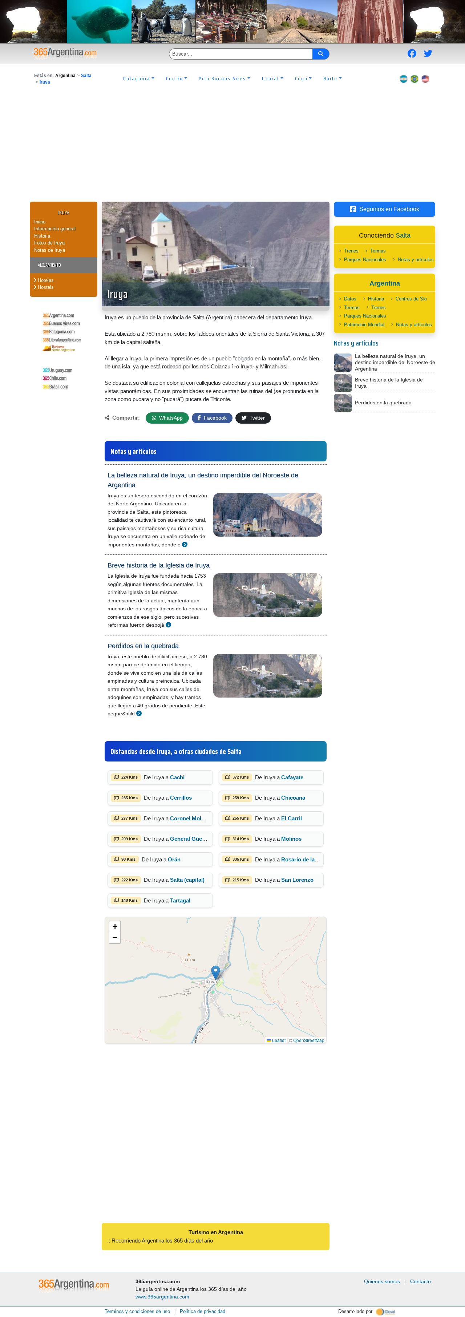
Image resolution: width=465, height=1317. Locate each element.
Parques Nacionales (365, 259)
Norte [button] (330, 78)
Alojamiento (49, 265)
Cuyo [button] (301, 78)
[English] (425, 78)
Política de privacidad (202, 1311)
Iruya (45, 82)
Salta (86, 75)
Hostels (45, 287)
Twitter (256, 418)
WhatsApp (170, 418)
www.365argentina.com (162, 1297)
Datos (350, 299)
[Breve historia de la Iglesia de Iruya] (168, 625)
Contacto (420, 1281)
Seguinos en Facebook (389, 209)
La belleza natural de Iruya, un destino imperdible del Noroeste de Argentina (203, 480)
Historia (42, 236)
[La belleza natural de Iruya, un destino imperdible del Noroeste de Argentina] (184, 544)
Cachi (177, 777)
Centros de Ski (411, 299)
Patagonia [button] (136, 78)
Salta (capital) (187, 880)
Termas (378, 251)
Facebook (214, 418)
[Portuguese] (414, 78)
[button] (215, 972)
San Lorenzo (297, 880)
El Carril (291, 818)
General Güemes (191, 839)
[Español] (403, 78)
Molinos (291, 839)
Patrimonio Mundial (364, 324)
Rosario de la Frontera (309, 859)
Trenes (351, 251)
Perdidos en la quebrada (143, 646)
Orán (174, 859)
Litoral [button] (270, 78)
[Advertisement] (232, 147)
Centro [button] (174, 78)
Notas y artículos (416, 259)
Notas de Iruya (49, 250)
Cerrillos (181, 798)
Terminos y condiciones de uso (137, 1311)
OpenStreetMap (308, 1040)
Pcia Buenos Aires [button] (222, 78)
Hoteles (45, 280)
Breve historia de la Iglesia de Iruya (159, 565)
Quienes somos (382, 1281)
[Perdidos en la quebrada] (139, 713)
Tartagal (180, 900)
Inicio (39, 222)
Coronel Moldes (190, 818)
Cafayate (292, 777)
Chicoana (293, 798)
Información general (55, 228)
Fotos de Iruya (49, 243)
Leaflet (278, 1040)
